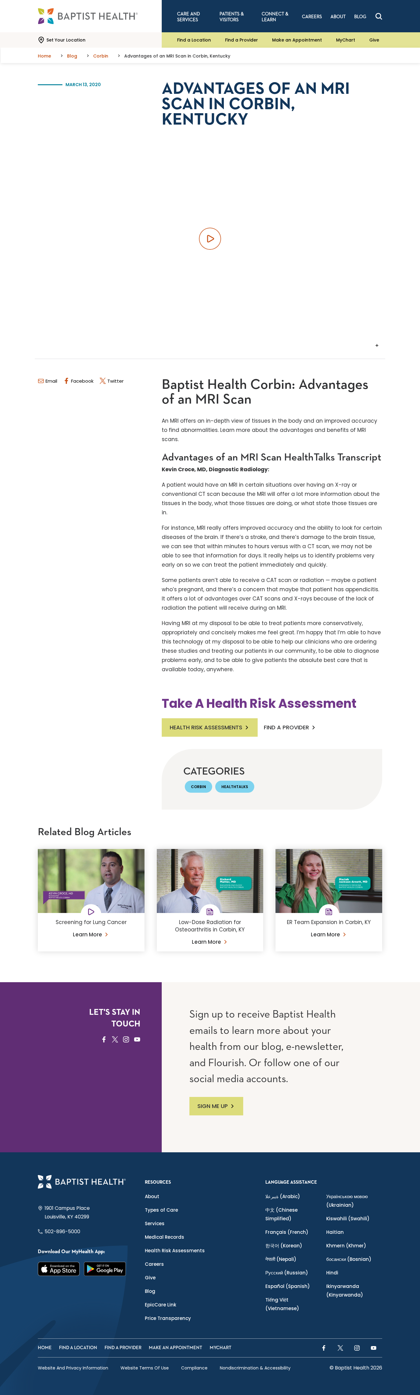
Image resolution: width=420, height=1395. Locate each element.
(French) (286, 1232)
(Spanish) (287, 1286)
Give (374, 40)
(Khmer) (346, 1245)
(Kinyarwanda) (344, 1290)
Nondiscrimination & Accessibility (255, 1368)
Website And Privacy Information (73, 1368)
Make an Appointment (297, 40)
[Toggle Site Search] (378, 16)
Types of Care (161, 1210)
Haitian (335, 1232)
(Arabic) (282, 1196)
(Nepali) (280, 1259)
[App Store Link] (59, 1269)
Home (45, 1347)
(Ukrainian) (347, 1200)
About (152, 1196)
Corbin (198, 786)
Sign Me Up (212, 1106)
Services (154, 1223)
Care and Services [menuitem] (188, 17)
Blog (150, 1291)
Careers (154, 1264)
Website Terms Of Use (145, 1368)
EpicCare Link (160, 1304)
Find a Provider (241, 40)
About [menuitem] (338, 16)
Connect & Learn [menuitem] (275, 17)
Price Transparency (168, 1318)
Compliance (194, 1368)
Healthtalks (234, 786)
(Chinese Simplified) (281, 1214)
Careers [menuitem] (312, 16)
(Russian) (286, 1272)
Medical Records (164, 1237)
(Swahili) (348, 1218)
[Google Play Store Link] (105, 1269)
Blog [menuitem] (360, 16)
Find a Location (194, 40)
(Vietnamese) (282, 1304)
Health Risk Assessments (206, 727)
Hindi (332, 1272)
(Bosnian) (348, 1259)
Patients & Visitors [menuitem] (232, 17)
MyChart (345, 40)
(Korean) (283, 1245)
